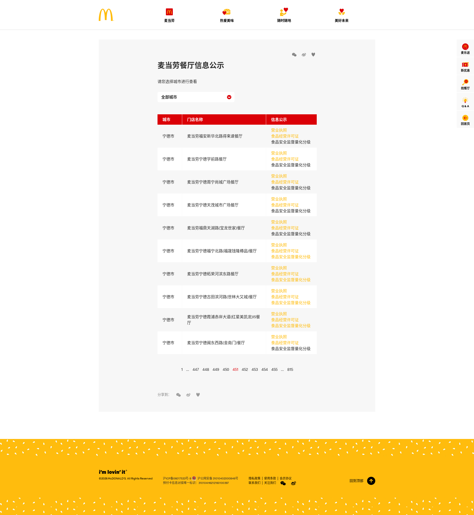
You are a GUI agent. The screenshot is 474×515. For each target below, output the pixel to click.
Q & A (465, 106)
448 (205, 369)
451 (235, 369)
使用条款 (270, 478)
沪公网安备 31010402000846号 (218, 478)
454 (264, 369)
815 (290, 369)
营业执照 (279, 130)
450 (226, 369)
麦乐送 (465, 53)
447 (196, 369)
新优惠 (465, 70)
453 (255, 369)
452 (245, 369)
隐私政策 (254, 478)
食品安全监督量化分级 (291, 256)
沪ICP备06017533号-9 (177, 478)
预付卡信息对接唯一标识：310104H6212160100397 (196, 483)
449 (216, 369)
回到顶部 (356, 480)
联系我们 (254, 483)
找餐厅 (465, 88)
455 (274, 369)
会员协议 (286, 478)
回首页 (465, 124)
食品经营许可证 (285, 136)
